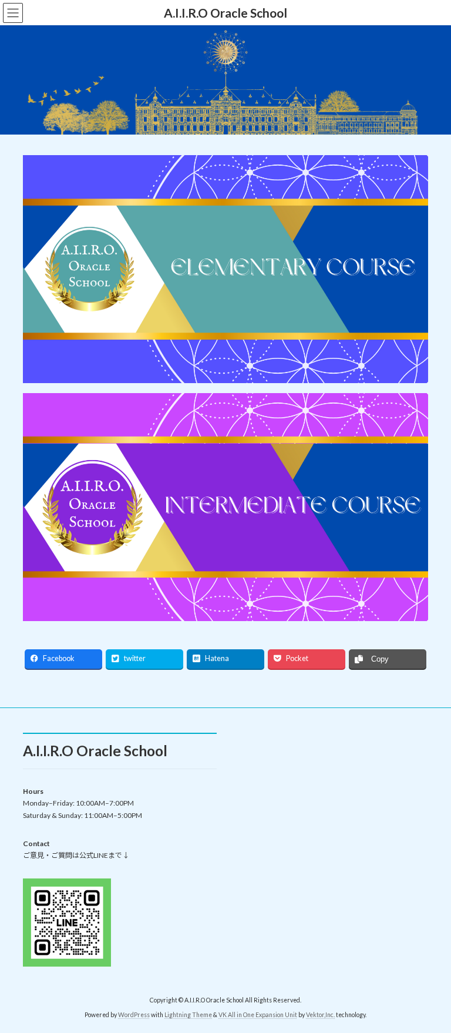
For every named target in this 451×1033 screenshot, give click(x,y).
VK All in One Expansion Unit (257, 1014)
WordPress (134, 1014)
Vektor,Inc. (320, 1014)
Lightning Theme (188, 1014)
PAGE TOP (429, 990)
